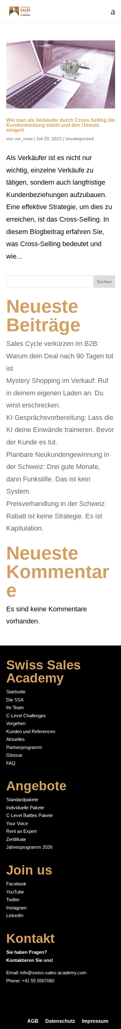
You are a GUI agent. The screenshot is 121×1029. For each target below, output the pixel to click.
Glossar (14, 755)
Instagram (16, 907)
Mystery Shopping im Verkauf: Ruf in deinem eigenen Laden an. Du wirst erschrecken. (57, 393)
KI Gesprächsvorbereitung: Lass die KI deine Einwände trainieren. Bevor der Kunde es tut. (60, 430)
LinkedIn (14, 915)
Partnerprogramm (24, 747)
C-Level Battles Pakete (29, 815)
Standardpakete (22, 799)
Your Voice (17, 823)
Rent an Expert (21, 831)
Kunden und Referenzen (30, 731)
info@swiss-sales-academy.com (53, 972)
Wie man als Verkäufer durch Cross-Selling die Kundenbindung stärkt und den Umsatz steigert (60, 125)
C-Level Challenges (26, 715)
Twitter (13, 899)
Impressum (95, 1021)
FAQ (11, 763)
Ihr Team (15, 707)
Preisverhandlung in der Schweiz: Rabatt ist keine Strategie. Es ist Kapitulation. (56, 516)
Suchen (104, 281)
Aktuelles (15, 739)
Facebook (16, 883)
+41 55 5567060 (38, 980)
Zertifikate (16, 839)
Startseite (15, 691)
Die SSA (15, 699)
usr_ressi (24, 138)
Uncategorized (79, 138)
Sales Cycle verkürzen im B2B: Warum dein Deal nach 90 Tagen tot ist (59, 356)
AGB (32, 1021)
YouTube (15, 891)
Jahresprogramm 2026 (29, 847)
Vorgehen (15, 723)
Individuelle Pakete (25, 807)
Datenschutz (60, 1021)
